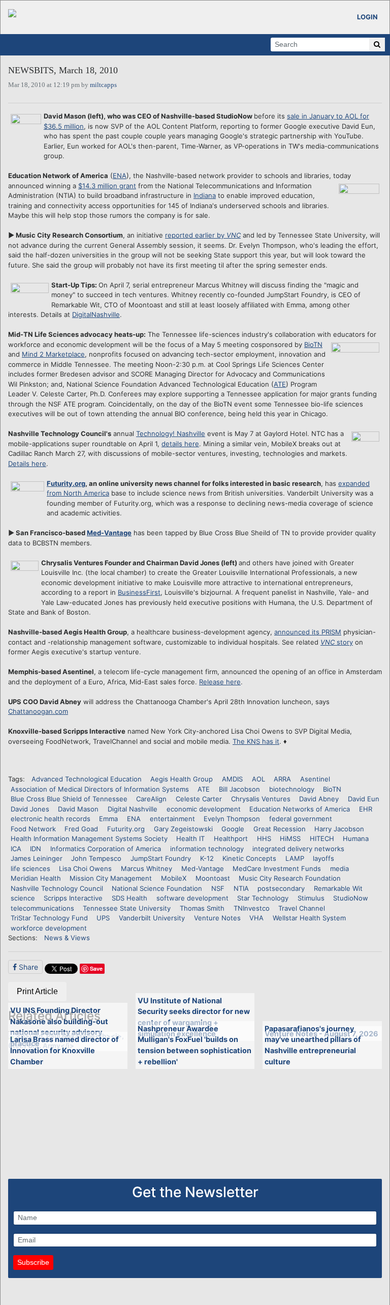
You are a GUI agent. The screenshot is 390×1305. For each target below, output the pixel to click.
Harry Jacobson (339, 829)
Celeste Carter (199, 799)
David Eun (363, 799)
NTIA (241, 888)
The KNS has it (256, 741)
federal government (300, 819)
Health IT (190, 838)
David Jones (30, 809)
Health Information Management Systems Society (89, 838)
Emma (108, 819)
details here (180, 444)
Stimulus (311, 898)
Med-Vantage (109, 533)
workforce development (49, 928)
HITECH (322, 838)
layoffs (323, 858)
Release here (220, 682)
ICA (16, 849)
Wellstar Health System (309, 918)
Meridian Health (36, 878)
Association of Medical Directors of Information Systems (100, 789)
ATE (280, 384)
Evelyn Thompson (232, 819)
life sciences (30, 868)
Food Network (33, 829)
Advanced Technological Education (86, 779)
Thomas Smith (202, 908)
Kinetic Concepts (249, 858)
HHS (264, 838)
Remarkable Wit (338, 888)
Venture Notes (217, 918)
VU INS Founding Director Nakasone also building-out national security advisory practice (59, 1027)
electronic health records (50, 819)
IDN (35, 849)
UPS (103, 918)
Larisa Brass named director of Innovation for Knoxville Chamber (64, 1050)
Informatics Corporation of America (105, 849)
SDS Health (129, 898)
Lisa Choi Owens (85, 868)
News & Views (67, 938)
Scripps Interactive (73, 898)
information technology (207, 849)
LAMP (294, 858)
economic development (204, 809)
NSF (217, 888)
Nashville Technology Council (57, 888)
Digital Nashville (132, 809)
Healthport (231, 838)
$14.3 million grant (107, 186)
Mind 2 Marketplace (53, 354)
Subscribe (33, 1262)
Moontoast (213, 878)
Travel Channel (301, 908)
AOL (258, 779)
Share (27, 967)
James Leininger (36, 858)
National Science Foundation (157, 888)
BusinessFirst (139, 592)
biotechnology (291, 789)
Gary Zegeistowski (183, 829)
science (23, 898)
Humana (356, 838)
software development (192, 898)
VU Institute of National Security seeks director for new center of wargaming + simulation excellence (194, 1017)
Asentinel (315, 779)
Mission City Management (111, 878)
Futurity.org (66, 483)
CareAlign (151, 799)
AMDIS (232, 779)
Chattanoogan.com (38, 711)
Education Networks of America (299, 809)
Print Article (37, 991)
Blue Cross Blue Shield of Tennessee (69, 799)
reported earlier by (203, 235)
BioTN (313, 344)
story (336, 642)
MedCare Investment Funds (277, 868)
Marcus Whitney (146, 868)
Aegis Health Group (181, 779)
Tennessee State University (127, 908)
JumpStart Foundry (161, 858)
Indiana (204, 195)
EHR (365, 809)
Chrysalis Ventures (260, 799)
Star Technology (262, 898)
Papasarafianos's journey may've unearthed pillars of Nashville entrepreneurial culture (313, 1045)
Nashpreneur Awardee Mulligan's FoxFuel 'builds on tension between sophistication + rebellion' (194, 1045)
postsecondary (281, 888)
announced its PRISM (307, 632)
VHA (256, 918)
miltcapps (103, 85)
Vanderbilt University (152, 918)
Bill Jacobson (239, 789)
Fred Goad (81, 829)
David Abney (319, 799)
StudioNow (350, 898)
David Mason (78, 809)
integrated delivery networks (298, 849)
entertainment (172, 819)
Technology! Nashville (170, 433)
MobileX (173, 878)
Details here (27, 463)
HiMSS (290, 838)
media (339, 868)
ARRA (282, 779)
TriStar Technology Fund (49, 918)
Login (367, 17)
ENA (119, 175)
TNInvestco (252, 908)
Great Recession (279, 829)
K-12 (207, 858)
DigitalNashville (96, 314)
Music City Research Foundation (290, 878)
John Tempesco (96, 858)
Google (232, 829)
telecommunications (42, 908)
